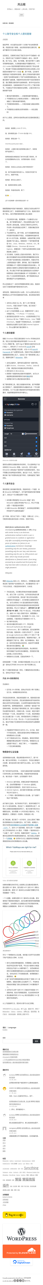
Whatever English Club (33, 1172)
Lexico (20, 1163)
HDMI (33, 1161)
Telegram (5, 1172)
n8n (31, 1163)
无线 (11, 1186)
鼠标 (18, 1190)
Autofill (28, 347)
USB (20, 1172)
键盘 (12, 1190)
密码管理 (33, 1011)
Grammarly (18, 1161)
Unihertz (15, 1172)
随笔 (29, 1009)
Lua (24, 1163)
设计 (4, 1148)
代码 (4, 1140)
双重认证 (26, 1011)
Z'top (4, 1205)
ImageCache (6, 1163)
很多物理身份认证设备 (18, 825)
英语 (22, 1186)
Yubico (13, 1011)
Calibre (11, 1161)
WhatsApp (5, 1175)
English (5, 1030)
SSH (19, 1168)
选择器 (9, 838)
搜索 (4, 1038)
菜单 (21, 15)
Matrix (28, 1163)
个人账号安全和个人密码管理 (17, 33)
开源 (13, 1180)
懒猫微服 (28, 1179)
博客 (27, 1175)
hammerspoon (26, 1161)
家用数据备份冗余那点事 (10, 1052)
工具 (25, 1009)
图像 (36, 1175)
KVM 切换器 (14, 1163)
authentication (10, 546)
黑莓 (15, 1190)
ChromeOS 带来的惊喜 (10, 1057)
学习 (4, 1143)
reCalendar (6, 1168)
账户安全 (26, 1186)
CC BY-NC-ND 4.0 (8, 1281)
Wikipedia (9, 581)
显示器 (15, 1186)
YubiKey (33, 833)
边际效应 (5, 1199)
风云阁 (21, 4)
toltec (10, 1172)
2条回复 (5, 39)
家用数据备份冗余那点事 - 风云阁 (19, 1101)
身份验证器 (12, 1014)
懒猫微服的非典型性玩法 (10, 1054)
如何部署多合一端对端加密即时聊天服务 (15, 1062)
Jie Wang (12, 1075)
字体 (4, 1180)
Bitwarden (19, 357)
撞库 (28, 376)
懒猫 (18, 1179)
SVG (22, 1168)
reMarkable (13, 1168)
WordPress (12, 1175)
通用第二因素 (21, 1014)
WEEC (24, 1172)
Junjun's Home (7, 1197)
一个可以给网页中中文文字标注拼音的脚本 (16, 1060)
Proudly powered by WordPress (13, 1278)
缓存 (19, 1186)
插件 (6, 1185)
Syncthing (31, 1168)
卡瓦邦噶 (5, 1202)
